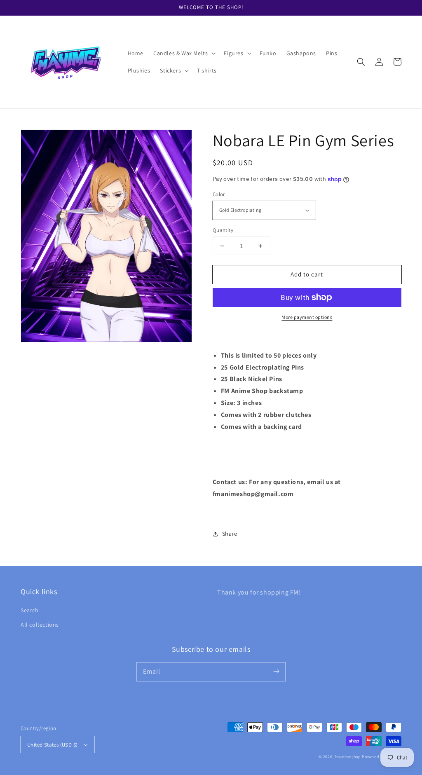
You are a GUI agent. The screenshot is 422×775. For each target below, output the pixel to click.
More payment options (306, 317)
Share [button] (229, 533)
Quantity (223, 230)
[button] (183, 53)
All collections (40, 624)
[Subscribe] (276, 672)
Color (219, 194)
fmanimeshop (348, 756)
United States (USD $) (52, 744)
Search (30, 610)
